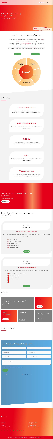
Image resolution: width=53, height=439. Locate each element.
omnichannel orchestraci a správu (29, 47)
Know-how (3, 424)
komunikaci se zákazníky (26, 43)
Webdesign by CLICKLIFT (40, 437)
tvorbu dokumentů (18, 47)
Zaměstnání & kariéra (33, 422)
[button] (41, 2)
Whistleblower (31, 424)
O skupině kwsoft (5, 427)
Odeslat (5, 370)
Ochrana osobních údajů (34, 426)
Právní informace (32, 425)
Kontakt (3, 425)
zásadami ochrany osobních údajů (16, 367)
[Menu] (51, 2)
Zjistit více (26, 251)
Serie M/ (19, 39)
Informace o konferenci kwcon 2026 (42, 29)
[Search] (47, 2)
